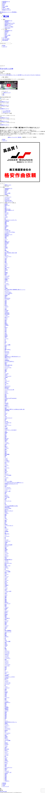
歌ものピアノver (8, 563)
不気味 (6, 542)
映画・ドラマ (7, 565)
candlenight (7, 221)
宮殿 (20, 74)
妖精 (6, 395)
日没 (6, 330)
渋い (6, 341)
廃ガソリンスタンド (9, 510)
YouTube (37, 74)
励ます (6, 305)
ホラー (6, 752)
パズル (6, 588)
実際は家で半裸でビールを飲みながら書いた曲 (14, 409)
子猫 (6, 543)
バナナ (6, 263)
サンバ (6, 720)
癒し (6, 756)
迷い (6, 731)
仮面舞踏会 (7, 360)
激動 (6, 222)
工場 (6, 416)
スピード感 (7, 294)
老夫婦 (6, 742)
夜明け (6, 524)
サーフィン (7, 684)
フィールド (7, 674)
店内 (6, 207)
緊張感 (6, 272)
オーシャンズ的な (8, 481)
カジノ (6, 464)
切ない (6, 246)
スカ (6, 307)
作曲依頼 (4, 2)
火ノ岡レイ (7, 460)
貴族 (6, 363)
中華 (6, 593)
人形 (6, 646)
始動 (6, 777)
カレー (6, 554)
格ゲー (6, 557)
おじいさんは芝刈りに (9, 361)
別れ (6, 575)
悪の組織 (6, 242)
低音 (6, 408)
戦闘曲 (6, 279)
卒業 (6, 470)
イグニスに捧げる (8, 293)
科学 (6, 690)
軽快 (6, 564)
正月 (6, 414)
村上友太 (6, 744)
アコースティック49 (6, 68)
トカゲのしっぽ (8, 772)
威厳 (6, 632)
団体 (6, 262)
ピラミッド (7, 406)
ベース (6, 489)
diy (5, 647)
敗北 (6, 462)
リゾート (6, 680)
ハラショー (7, 697)
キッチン (6, 761)
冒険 (6, 303)
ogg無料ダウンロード (4, 105)
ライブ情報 (4, 37)
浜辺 (6, 578)
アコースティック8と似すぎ (10, 429)
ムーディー (7, 290)
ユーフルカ (7, 198)
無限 (6, 268)
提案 (6, 623)
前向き (6, 273)
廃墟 (6, 223)
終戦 (6, 527)
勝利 (6, 605)
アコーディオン (8, 292)
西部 (6, 615)
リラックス (7, 366)
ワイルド (6, 739)
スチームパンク (8, 376)
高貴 (6, 400)
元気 (6, 245)
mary (6, 240)
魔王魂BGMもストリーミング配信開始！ (8, 12)
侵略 (6, 548)
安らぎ (6, 582)
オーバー (6, 710)
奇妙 (6, 624)
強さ (6, 347)
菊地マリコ (7, 205)
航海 (6, 604)
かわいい (6, 280)
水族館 (6, 736)
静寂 (6, 322)
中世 (6, 668)
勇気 (6, 774)
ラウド (6, 594)
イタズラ (6, 513)
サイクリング (7, 541)
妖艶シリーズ (7, 357)
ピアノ (6, 319)
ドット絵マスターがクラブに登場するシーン (14, 482)
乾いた (6, 265)
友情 (6, 433)
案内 (6, 514)
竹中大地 (6, 388)
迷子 (6, 296)
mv (5, 637)
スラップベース (8, 500)
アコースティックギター (10, 676)
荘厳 (6, 426)
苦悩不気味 (7, 410)
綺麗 (6, 397)
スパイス (6, 625)
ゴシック (15, 74)
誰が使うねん (7, 298)
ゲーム (4, 74)
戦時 (6, 449)
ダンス (6, 757)
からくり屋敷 (7, 344)
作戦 (6, 596)
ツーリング (7, 381)
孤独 (6, 436)
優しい (6, 706)
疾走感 (6, 269)
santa (6, 689)
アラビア (6, 660)
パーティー (7, 725)
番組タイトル (7, 208)
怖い (6, 434)
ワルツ (6, 686)
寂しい (11, 74)
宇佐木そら (7, 780)
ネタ (6, 332)
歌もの (3, 3)
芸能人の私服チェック (9, 210)
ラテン (6, 592)
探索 (6, 764)
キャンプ (6, 576)
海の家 (6, 645)
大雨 (6, 640)
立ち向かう (7, 233)
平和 (6, 238)
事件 (6, 515)
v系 (5, 384)
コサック (6, 662)
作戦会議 (6, 235)
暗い (6, 499)
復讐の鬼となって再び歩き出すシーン (13, 356)
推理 (6, 211)
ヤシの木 (6, 373)
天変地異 (6, 675)
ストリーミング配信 (9, 26)
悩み (6, 669)
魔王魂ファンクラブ (6, 9)
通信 (6, 261)
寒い (6, 285)
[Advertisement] (22, 56)
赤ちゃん (6, 212)
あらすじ (33, 74)
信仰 (6, 769)
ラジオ (6, 530)
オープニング (7, 603)
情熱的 (6, 692)
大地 (6, 558)
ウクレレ (6, 574)
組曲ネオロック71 (8, 234)
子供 (6, 649)
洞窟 (6, 747)
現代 (6, 480)
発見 (6, 704)
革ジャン (6, 546)
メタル (6, 746)
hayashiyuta (7, 351)
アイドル (6, 620)
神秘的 (6, 432)
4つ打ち (6, 423)
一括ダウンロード (6, 112)
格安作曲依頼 (5, 40)
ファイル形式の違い (6, 110)
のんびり (6, 383)
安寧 (6, 779)
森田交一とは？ (8, 25)
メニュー (6, 442)
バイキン (6, 477)
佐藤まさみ (7, 241)
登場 (6, 590)
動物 (6, 572)
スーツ (6, 587)
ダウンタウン (7, 728)
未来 (6, 583)
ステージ (6, 465)
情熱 (6, 735)
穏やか (6, 750)
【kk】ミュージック (9, 201)
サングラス (7, 299)
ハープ (6, 358)
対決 (6, 304)
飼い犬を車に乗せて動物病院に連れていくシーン (15, 289)
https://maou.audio (3, 791)
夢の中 (6, 327)
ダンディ (6, 393)
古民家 (6, 288)
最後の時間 (7, 507)
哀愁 (6, 472)
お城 (18, 74)
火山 (6, 379)
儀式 (6, 659)
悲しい (6, 412)
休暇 (6, 717)
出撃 (6, 492)
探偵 (6, 550)
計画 (6, 586)
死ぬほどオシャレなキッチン (11, 219)
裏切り (6, 768)
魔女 (6, 648)
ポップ (6, 239)
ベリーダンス (7, 733)
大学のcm (7, 654)
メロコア (6, 306)
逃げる (6, 737)
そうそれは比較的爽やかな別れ (11, 505)
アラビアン (7, 657)
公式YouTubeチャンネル (10, 23)
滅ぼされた (7, 533)
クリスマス (7, 653)
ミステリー (7, 443)
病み (6, 718)
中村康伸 (6, 707)
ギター (6, 392)
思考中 (6, 334)
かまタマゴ (7, 199)
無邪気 (6, 614)
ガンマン (6, 580)
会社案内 (6, 678)
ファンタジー (7, 658)
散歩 (6, 466)
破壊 (6, 346)
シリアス (6, 283)
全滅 (6, 498)
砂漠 (6, 696)
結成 (6, 666)
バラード (6, 277)
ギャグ (6, 368)
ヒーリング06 (7, 682)
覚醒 (6, 635)
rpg (39, 74)
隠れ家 (6, 730)
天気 (6, 300)
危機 (6, 712)
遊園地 (6, 723)
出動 (6, 258)
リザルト (6, 404)
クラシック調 (7, 491)
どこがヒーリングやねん (10, 232)
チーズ (6, 485)
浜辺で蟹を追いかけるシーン (11, 722)
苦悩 (6, 224)
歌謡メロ (6, 496)
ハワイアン (7, 467)
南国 (6, 227)
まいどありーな (8, 422)
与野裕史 (6, 709)
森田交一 (6, 602)
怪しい (6, 450)
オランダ (6, 448)
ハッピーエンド (8, 488)
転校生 (6, 612)
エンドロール (7, 487)
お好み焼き (7, 312)
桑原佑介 (6, 708)
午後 (6, 758)
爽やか (6, 317)
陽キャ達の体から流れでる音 (11, 252)
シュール (6, 553)
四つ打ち (6, 636)
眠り (6, 634)
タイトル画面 (7, 571)
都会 (6, 331)
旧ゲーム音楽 (5, 6)
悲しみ (6, 691)
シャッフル (7, 665)
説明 (6, 444)
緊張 (6, 274)
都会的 (6, 336)
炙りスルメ (7, 267)
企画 (6, 693)
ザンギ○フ (7, 771)
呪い (6, 287)
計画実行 (6, 225)
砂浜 (6, 609)
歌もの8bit (7, 749)
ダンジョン (7, 352)
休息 (6, 547)
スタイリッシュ (8, 256)
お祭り (6, 374)
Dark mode (7, 186)
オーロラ (6, 539)
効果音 (3, 7)
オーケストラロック (9, 525)
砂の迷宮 (6, 229)
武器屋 (6, 549)
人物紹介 (6, 585)
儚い (6, 493)
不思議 (6, 247)
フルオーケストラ (8, 417)
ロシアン (6, 734)
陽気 (6, 520)
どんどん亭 (7, 276)
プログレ (6, 560)
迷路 (6, 441)
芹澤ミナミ (7, 278)
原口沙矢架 (7, 314)
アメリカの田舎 (8, 475)
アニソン (6, 671)
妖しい (6, 613)
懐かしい (6, 255)
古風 (6, 215)
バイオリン (7, 570)
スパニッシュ (7, 729)
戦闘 (6, 455)
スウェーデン (7, 664)
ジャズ (6, 427)
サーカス (6, 213)
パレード (6, 561)
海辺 (6, 713)
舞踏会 (6, 323)
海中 (6, 394)
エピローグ (28, 74)
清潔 (6, 714)
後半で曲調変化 (8, 630)
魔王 (6, 703)
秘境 (6, 778)
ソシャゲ (6, 655)
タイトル (6, 567)
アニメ (1, 74)
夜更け (6, 512)
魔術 (6, 250)
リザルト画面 (7, 641)
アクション (7, 316)
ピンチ (6, 763)
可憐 (6, 628)
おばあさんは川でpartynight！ (11, 398)
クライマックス (8, 631)
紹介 (6, 437)
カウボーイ (7, 651)
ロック (6, 745)
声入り (6, 726)
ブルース (6, 607)
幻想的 (6, 608)
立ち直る (6, 310)
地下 (6, 206)
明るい (6, 244)
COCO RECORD (8, 200)
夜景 (6, 253)
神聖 (6, 715)
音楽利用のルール (6, 1)
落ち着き (6, 403)
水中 (6, 328)
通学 (6, 642)
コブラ (6, 626)
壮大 (6, 469)
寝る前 (6, 439)
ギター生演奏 (7, 740)
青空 (6, 321)
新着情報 (6, 21)
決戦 (6, 518)
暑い (6, 228)
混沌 (6, 766)
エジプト (6, 338)
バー (6, 534)
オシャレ (6, 354)
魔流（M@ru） (8, 349)
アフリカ (6, 555)
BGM (3, 5)
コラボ (6, 459)
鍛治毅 (6, 204)
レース (6, 257)
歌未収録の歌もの (8, 559)
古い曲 (6, 311)
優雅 (6, 599)
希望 (6, 486)
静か (6, 342)
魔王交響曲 (7, 454)
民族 (6, 619)
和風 (6, 301)
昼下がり (6, 509)
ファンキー (7, 536)
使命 (6, 266)
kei (5, 350)
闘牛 (6, 698)
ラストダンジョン (8, 767)
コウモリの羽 (7, 230)
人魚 (6, 431)
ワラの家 (6, 251)
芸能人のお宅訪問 (8, 544)
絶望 (6, 521)
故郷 (6, 236)
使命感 (6, 773)
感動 (6, 597)
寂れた (6, 362)
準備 (6, 371)
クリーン (6, 751)
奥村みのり (7, 387)
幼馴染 (6, 760)
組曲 (6, 453)
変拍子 (6, 446)
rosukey (6, 566)
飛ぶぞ (6, 621)
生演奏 (6, 428)
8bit (5, 445)
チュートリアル (8, 367)
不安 (6, 260)
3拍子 (6, 643)
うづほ (6, 315)
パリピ (6, 216)
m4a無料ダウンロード (4, 108)
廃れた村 (6, 438)
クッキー (6, 529)
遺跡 (6, 370)
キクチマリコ (7, 385)
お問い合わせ (7, 28)
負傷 (6, 309)
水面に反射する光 (8, 365)
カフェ (6, 390)
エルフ (6, 552)
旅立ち (6, 399)
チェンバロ (24, 74)
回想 (7, 74)
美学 (6, 419)
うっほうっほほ (8, 591)
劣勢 (6, 382)
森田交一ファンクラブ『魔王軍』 (15, 137)
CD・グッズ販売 (5, 8)
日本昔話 (6, 325)
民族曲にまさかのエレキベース (11, 483)
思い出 (6, 471)
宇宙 (6, 333)
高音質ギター (7, 702)
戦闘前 (6, 295)
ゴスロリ (6, 681)
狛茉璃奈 (6, 531)
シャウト (6, 701)
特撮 (6, 776)
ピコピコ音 (7, 497)
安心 (6, 598)
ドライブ (6, 753)
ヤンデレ (6, 755)
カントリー (7, 284)
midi (5, 348)
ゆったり (6, 473)
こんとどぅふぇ (8, 196)
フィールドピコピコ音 (9, 389)
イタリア (6, 663)
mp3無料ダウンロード (4, 101)
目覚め (6, 355)
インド (6, 519)
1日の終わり (7, 618)
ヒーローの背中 (8, 508)
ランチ (6, 577)
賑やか (6, 762)
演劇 (9, 74)
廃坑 (6, 699)
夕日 (6, 504)
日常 (6, 337)
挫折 (6, 451)
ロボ (6, 478)
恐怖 (6, 695)
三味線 (6, 377)
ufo (5, 526)
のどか (6, 217)
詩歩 (6, 673)
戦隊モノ (6, 405)
